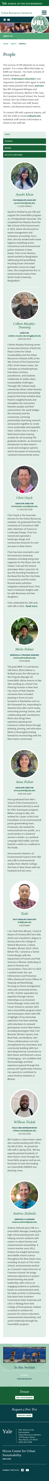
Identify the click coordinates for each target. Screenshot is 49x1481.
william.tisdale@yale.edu (24, 1130)
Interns (9, 141)
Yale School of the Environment (16, 2)
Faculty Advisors (14, 155)
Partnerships (24, 1379)
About (13, 44)
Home (5, 44)
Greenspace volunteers (23, 79)
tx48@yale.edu (24, 922)
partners (39, 85)
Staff (7, 134)
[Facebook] (5, 20)
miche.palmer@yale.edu (24, 657)
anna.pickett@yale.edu (24, 790)
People (24, 1375)
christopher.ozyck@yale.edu (24, 506)
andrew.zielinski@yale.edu (24, 1222)
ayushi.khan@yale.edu (24, 203)
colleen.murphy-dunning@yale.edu (24, 336)
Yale (7, 1431)
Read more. (32, 606)
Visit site (6, 1459)
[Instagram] (11, 20)
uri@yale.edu (34, 116)
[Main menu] (44, 13)
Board (8, 148)
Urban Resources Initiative (40, 24)
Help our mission (24, 1398)
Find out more (24, 1415)
